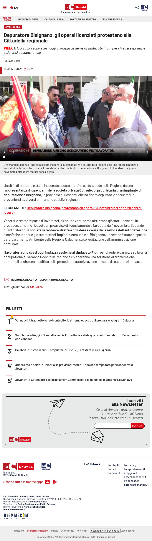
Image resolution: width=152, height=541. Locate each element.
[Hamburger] (4, 7)
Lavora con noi (128, 530)
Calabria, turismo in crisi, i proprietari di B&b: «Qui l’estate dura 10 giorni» (63, 350)
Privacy (54, 530)
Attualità (36, 287)
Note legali (82, 530)
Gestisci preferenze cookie (105, 530)
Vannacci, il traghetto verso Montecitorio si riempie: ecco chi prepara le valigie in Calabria (74, 320)
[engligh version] (12, 7)
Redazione (19, 530)
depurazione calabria (56, 279)
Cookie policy (67, 530)
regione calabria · (25, 279)
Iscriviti (137, 426)
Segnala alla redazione (37, 530)
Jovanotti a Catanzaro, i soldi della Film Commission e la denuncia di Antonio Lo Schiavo (73, 379)
